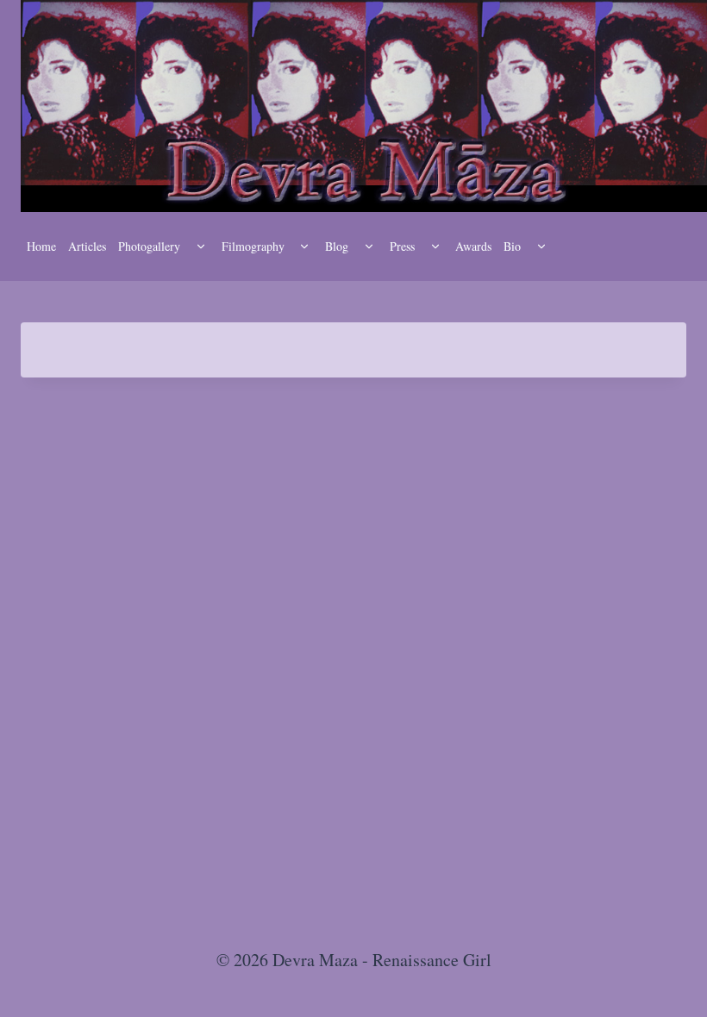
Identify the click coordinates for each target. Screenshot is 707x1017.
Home (41, 246)
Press (402, 246)
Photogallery (149, 246)
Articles (87, 246)
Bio (512, 246)
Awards (473, 246)
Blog (336, 246)
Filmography (253, 246)
